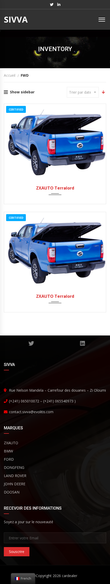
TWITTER (31, 343)
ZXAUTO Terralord (55, 188)
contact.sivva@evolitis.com (31, 411)
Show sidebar (22, 92)
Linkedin (82, 343)
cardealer (69, 575)
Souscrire (16, 551)
